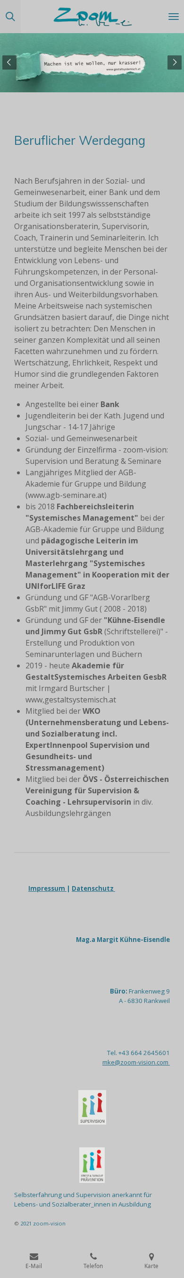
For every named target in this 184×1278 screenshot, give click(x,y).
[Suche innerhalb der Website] (10, 16)
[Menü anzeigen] (173, 16)
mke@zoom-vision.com (136, 1062)
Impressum (47, 888)
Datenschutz (93, 888)
